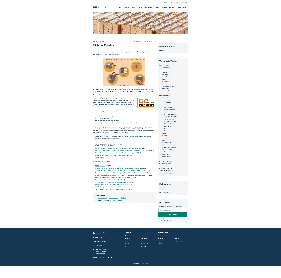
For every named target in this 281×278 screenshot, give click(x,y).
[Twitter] (103, 257)
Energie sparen (145, 238)
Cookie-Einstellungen (179, 241)
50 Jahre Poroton (100, 166)
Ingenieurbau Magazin (166, 173)
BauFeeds (143, 246)
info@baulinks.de (100, 253)
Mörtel (166, 112)
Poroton (162, 50)
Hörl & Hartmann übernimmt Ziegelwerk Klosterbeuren (110, 155)
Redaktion (101, 41)
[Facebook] (106, 257)
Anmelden (160, 238)
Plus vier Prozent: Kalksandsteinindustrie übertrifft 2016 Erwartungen (114, 153)
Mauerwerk (165, 98)
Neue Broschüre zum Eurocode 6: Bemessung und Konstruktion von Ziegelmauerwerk (119, 173)
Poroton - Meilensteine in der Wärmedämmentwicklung (110, 184)
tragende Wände (166, 67)
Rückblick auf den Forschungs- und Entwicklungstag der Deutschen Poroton (116, 148)
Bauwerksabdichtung (168, 86)
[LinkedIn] (109, 257)
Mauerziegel (167, 100)
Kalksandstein (168, 107)
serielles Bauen (166, 156)
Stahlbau (164, 72)
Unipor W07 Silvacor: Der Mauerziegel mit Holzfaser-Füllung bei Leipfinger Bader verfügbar (121, 175)
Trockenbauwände (169, 119)
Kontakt (160, 243)
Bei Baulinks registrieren (166, 188)
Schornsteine (165, 81)
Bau (126, 235)
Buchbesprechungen (165, 163)
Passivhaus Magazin (165, 168)
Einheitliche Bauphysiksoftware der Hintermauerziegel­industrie (113, 177)
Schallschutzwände (169, 123)
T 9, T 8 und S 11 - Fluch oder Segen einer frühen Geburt (110, 182)
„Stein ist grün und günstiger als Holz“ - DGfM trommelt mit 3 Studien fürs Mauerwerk (119, 170)
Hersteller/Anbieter (165, 65)
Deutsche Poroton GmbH (102, 140)
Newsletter (161, 235)
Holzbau (164, 133)
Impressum (176, 235)
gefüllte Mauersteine (170, 109)
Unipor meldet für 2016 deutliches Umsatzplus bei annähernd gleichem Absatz (117, 168)
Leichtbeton (167, 105)
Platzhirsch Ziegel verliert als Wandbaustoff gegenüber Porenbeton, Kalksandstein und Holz (121, 150)
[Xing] (111, 257)
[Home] (108, 234)
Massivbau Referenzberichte (167, 166)
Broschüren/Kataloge (165, 161)
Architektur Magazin (165, 170)
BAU (100, 51)
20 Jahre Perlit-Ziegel (101, 146)
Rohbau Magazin (164, 95)
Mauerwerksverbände (170, 114)
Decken (164, 138)
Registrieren (161, 241)
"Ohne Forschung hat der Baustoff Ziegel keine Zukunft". (111, 189)
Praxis (127, 243)
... (162, 93)
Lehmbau (164, 135)
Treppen (164, 79)
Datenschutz (176, 238)
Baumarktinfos (163, 159)
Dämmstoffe (165, 88)
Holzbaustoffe (166, 74)
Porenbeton (167, 102)
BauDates (164, 7)
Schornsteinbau (166, 142)
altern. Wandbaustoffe (170, 116)
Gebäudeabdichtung (167, 152)
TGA (126, 241)
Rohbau (113, 200)
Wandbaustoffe (102, 197)
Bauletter (179, 206)
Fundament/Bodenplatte (169, 147)
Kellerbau (164, 84)
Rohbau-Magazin (113, 197)
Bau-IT (140, 7)
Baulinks (95, 41)
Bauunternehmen (167, 91)
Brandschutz (167, 126)
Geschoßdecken (166, 77)
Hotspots (143, 235)
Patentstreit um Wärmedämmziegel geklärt (107, 180)
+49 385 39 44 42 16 (101, 251)
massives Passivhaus (170, 121)
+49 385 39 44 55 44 (101, 249)
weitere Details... (99, 157)
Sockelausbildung (167, 149)
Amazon (120, 200)
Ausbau (127, 238)
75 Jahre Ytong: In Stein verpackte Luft (106, 187)
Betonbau (164, 69)
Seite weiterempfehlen (165, 192)
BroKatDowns (144, 243)
